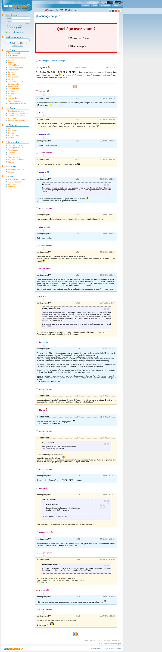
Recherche (117, 6)
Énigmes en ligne (114, 644)
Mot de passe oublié (14, 26)
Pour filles (11, 74)
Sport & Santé (13, 86)
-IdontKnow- (44, 268)
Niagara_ (43, 296)
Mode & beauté (13, 135)
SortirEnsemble (13, 70)
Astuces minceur (14, 184)
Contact (11, 172)
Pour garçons (13, 77)
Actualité (11, 93)
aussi (11, 166)
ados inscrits (69, 10)
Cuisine (10, 96)
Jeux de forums (14, 89)
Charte (94, 6)
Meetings (11, 91)
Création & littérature (15, 67)
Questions (12, 152)
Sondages (11, 155)
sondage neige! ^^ (82, 67)
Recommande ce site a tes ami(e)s (97, 640)
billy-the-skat (45, 533)
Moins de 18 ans (79, 38)
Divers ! (11, 79)
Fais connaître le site (16, 169)
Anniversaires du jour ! (16, 120)
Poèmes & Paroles (15, 145)
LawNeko (43, 134)
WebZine (85, 6)
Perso (11, 15)
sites (10, 176)
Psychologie (12, 130)
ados (12, 142)
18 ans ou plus (78, 46)
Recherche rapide (14, 37)
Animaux (13, 98)
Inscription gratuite (14, 28)
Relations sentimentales (17, 58)
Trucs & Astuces (14, 157)
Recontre (11, 187)
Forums (11, 50)
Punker (42, 342)
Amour (10, 128)
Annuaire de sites (14, 182)
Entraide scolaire (14, 84)
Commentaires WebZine (17, 103)
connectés (51, 10)
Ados (10, 108)
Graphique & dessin (15, 148)
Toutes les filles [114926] (17, 116)
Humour (11, 63)
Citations (11, 162)
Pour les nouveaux (15, 101)
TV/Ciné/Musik (13, 65)
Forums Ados (105, 6)
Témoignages (13, 150)
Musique (11, 138)
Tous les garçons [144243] (18, 113)
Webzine (11, 125)
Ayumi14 (44, 68)
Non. (41, 113)
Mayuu (42, 410)
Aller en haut (116, 640)
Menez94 (43, 172)
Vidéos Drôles (13, 55)
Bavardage (12, 72)
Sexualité (11, 60)
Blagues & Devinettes (16, 159)
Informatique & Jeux (15, 82)
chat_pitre (43, 227)
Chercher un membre (16, 111)
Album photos (13, 118)
